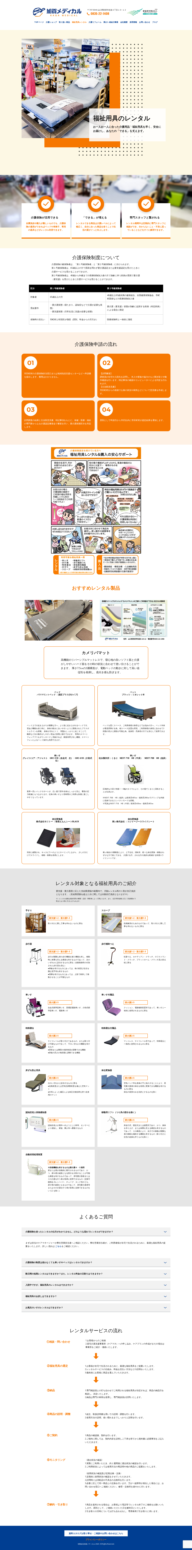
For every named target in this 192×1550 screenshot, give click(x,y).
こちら (58, 1246)
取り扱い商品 (64, 22)
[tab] (96, 1231)
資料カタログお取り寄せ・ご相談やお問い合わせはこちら (96, 1533)
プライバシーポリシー (96, 1539)
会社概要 (124, 22)
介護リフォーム (95, 22)
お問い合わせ (144, 22)
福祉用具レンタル (79, 22)
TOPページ (39, 22)
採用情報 (133, 22)
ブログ (155, 22)
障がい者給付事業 (111, 22)
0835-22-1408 (100, 13)
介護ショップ (51, 22)
